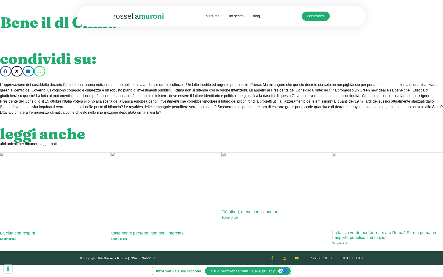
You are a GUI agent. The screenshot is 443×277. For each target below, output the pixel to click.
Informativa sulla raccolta (178, 271)
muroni (138, 16)
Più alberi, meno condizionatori (250, 212)
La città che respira (17, 233)
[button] (5, 71)
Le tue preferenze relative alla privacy (242, 271)
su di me (213, 16)
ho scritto (236, 16)
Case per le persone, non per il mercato (147, 233)
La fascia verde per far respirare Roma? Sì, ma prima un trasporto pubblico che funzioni (384, 235)
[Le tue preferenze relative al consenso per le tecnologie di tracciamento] (8, 269)
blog (256, 16)
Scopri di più (8, 238)
